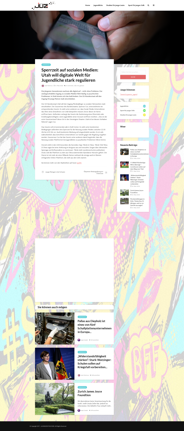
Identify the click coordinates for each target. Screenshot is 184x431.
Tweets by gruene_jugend (128, 94)
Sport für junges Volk (136, 5)
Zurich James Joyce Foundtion (90, 393)
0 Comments (69, 85)
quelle (79, 163)
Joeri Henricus (48, 85)
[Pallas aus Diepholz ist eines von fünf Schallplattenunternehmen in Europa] (54, 328)
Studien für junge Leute (115, 5)
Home (87, 5)
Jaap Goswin (84, 340)
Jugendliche (98, 5)
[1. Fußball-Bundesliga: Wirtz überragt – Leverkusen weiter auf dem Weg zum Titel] (124, 164)
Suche (133, 77)
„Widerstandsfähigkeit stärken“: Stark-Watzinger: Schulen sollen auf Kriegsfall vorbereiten (138, 179)
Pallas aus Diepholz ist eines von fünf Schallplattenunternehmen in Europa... (94, 326)
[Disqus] (74, 209)
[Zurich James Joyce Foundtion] (54, 399)
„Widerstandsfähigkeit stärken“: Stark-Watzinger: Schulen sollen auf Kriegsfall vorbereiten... (94, 362)
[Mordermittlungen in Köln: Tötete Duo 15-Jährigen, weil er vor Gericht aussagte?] (124, 201)
